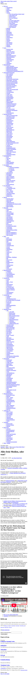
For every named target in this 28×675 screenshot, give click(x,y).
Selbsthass (11, 321)
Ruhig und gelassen (10, 180)
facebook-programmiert (11, 441)
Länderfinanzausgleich (11, 382)
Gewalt (8, 246)
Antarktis (8, 428)
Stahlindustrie (9, 102)
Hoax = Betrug (9, 191)
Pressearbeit (9, 399)
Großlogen (8, 296)
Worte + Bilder (9, 397)
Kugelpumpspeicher (10, 148)
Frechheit (8, 161)
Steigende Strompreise (11, 103)
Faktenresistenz (9, 123)
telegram (17, 625)
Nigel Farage (9, 259)
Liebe (7, 254)
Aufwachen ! (9, 187)
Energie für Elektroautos (11, 81)
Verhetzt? (8, 391)
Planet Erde (6, 427)
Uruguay (8, 352)
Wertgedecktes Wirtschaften (12, 356)
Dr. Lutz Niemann (13, 18)
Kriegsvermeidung (10, 419)
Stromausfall (9, 137)
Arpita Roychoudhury (14, 167)
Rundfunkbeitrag (7, 155)
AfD (7, 310)
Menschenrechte (7, 270)
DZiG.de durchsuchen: (6, 632)
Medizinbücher (6, 64)
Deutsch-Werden (10, 425)
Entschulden (9, 379)
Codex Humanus (10, 66)
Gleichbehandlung (10, 274)
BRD (7, 366)
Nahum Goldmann (10, 289)
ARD (7, 159)
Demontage (9, 119)
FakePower (8, 88)
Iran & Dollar (9, 414)
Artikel (7, 8)
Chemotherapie (9, 276)
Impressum (8, 10)
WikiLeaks (8, 402)
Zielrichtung (9, 33)
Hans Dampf (9, 44)
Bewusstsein (9, 239)
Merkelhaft (8, 375)
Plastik (7, 261)
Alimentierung (9, 172)
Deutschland (6, 358)
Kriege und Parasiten (11, 434)
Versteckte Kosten (10, 106)
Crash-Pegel (9, 227)
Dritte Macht (9, 387)
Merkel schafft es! (10, 178)
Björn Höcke (12, 314)
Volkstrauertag (9, 418)
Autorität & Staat (7, 309)
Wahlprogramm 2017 (14, 323)
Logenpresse (6, 295)
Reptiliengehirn (9, 262)
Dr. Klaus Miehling (13, 21)
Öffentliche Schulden (11, 383)
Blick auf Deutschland (14, 315)
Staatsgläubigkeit (10, 345)
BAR (7, 157)
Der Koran (11, 168)
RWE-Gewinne (9, 101)
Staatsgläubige (9, 344)
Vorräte (8, 62)
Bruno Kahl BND (10, 327)
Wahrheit (8, 46)
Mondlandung (9, 435)
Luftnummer (9, 128)
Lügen (7, 256)
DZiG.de (5, 6)
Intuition (8, 248)
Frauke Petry (12, 317)
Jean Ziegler (9, 332)
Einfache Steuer (9, 198)
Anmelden (5, 616)
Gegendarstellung (10, 400)
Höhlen (8, 432)
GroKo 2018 (9, 94)
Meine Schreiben (10, 162)
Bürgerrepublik (9, 34)
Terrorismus (9, 285)
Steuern (5, 197)
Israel (7, 280)
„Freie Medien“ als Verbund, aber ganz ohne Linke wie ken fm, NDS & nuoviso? (15, 504)
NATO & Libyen (10, 341)
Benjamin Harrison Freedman (13, 384)
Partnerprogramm (24, 670)
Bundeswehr (9, 77)
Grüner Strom (9, 96)
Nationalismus (9, 284)
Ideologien (8, 125)
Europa (8, 38)
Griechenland (9, 217)
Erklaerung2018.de (10, 480)
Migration (8, 179)
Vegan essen (9, 60)
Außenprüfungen (10, 202)
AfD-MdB (11, 311)
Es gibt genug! (9, 144)
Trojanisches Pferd (10, 367)
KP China (8, 334)
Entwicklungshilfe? (10, 86)
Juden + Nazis (9, 282)
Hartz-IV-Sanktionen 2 (11, 233)
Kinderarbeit (9, 146)
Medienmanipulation (11, 305)
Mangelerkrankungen (11, 55)
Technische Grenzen (11, 105)
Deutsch (8, 36)
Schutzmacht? (9, 438)
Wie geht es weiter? (10, 357)
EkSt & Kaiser (9, 205)
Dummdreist (9, 122)
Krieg (7, 283)
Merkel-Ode (9, 131)
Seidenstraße (9, 209)
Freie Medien (9, 42)
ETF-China (8, 211)
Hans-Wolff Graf (13, 15)
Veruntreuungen (10, 353)
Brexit (7, 308)
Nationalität (9, 32)
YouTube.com (22, 625)
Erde (7, 241)
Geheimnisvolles (10, 245)
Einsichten (8, 50)
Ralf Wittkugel (12, 27)
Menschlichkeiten (10, 129)
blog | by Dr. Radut (5, 673)
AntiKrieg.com (6, 410)
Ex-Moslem (12, 170)
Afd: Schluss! (9, 75)
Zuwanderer (6, 164)
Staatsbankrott (9, 219)
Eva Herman (9, 272)
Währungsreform (10, 220)
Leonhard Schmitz (13, 24)
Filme (4, 236)
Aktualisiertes (9, 7)
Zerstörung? (9, 363)
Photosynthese (9, 150)
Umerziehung (12, 322)
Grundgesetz (6, 278)
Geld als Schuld (9, 213)
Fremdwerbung (5, 659)
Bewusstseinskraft (10, 430)
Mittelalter (8, 99)
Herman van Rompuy (11, 370)
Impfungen (8, 54)
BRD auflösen (9, 365)
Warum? (8, 31)
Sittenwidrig (9, 135)
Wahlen (8, 354)
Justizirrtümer (9, 249)
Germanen (5, 422)
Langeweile (9, 252)
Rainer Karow (12, 16)
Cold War (8, 404)
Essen (4, 47)
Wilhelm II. (8, 392)
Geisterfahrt (9, 90)
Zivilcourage (9, 269)
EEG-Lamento (9, 73)
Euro (7, 223)
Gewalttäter (9, 175)
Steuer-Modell (9, 200)
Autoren (8, 12)
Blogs (7, 447)
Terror (7, 183)
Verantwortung (9, 265)
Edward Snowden (10, 328)
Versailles (8, 376)
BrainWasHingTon (10, 401)
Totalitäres (8, 271)
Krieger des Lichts (10, 395)
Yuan (7, 210)
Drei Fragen (9, 189)
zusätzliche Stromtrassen (11, 110)
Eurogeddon (9, 380)
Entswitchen (9, 240)
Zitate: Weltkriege (10, 405)
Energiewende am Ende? (12, 83)
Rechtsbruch (9, 224)
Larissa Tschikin (13, 25)
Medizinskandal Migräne (12, 70)
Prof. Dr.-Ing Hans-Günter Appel (16, 14)
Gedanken (8, 244)
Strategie (8, 28)
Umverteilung (9, 350)
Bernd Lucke (12, 313)
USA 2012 (8, 415)
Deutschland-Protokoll (11, 386)
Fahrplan (8, 40)
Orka (10, 19)
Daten (7, 11)
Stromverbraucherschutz (8, 72)
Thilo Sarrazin (9, 348)
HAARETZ (9, 330)
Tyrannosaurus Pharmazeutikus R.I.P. (14, 71)
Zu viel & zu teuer (10, 109)
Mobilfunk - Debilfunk (11, 257)
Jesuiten (8, 304)
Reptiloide (8, 436)
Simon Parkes (9, 439)
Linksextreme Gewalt (11, 389)
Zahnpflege (8, 63)
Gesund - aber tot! (10, 53)
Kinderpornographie (11, 408)
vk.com (10, 627)
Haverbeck (8, 331)
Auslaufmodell (9, 326)
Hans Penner (12, 23)
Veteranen (8, 417)
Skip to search (13, 1)
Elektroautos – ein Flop (11, 80)
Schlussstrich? (9, 37)
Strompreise (9, 140)
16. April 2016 (9, 192)
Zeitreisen (8, 440)
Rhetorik (8, 396)
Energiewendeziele (10, 84)
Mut (7, 258)
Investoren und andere (11, 226)
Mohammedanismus (13, 319)
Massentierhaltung (10, 57)
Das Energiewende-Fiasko (12, 79)
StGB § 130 (9, 343)
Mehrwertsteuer (9, 206)
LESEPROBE (3, 668)
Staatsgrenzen (9, 347)
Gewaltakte (11, 318)
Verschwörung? (9, 292)
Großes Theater (9, 362)
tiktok (9, 625)
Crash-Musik (9, 228)
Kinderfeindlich (9, 97)
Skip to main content (5, 1)
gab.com (2, 627)
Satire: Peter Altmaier (11, 151)
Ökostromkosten (10, 112)
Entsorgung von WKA (11, 85)
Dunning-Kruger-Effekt (11, 230)
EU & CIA (8, 301)
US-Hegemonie (9, 349)
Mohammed (9, 166)
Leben (7, 253)
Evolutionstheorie (10, 431)
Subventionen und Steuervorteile (13, 204)
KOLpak (3, 655)
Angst (7, 237)
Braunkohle (9, 76)
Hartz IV (8, 409)
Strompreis (8, 153)
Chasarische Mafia (10, 193)
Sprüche (8, 45)
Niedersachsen (9, 275)
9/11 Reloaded (6, 185)
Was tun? (8, 107)
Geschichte (8, 361)
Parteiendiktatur (9, 163)
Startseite (3, 447)
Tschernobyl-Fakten (10, 154)
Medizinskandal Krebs (11, 68)
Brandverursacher (10, 118)
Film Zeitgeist (9, 218)
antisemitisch (9, 293)
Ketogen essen (9, 49)
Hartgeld (8, 231)
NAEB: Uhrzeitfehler (11, 149)
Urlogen (8, 297)
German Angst (9, 124)
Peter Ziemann (9, 235)
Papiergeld (8, 222)
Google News (9, 133)
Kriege (7, 250)
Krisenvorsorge (9, 127)
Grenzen (8, 93)
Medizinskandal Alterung (12, 67)
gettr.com (6, 627)
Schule (7, 263)
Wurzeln (8, 426)
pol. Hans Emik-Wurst (14, 20)
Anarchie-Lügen (10, 324)
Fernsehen (8, 243)
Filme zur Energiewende (11, 115)
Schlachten (8, 58)
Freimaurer (8, 302)
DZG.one (6, 625)
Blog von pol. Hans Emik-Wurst (17, 447)
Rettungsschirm (9, 406)
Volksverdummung (10, 141)
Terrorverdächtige (10, 288)
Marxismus (8, 337)
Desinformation (9, 120)
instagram (13, 625)
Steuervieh (8, 201)
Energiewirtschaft (7, 114)
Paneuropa (8, 306)
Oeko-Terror (9, 132)
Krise (7, 388)
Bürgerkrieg (9, 174)
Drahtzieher (9, 194)
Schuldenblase (9, 378)
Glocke (8, 41)
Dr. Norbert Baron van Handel (13, 300)
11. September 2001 (10, 188)
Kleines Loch (9, 196)
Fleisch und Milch (10, 51)
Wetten (10, 171)
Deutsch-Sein (9, 423)
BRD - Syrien (9, 412)
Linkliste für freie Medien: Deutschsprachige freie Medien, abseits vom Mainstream (14, 501)
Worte (7, 267)
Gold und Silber (10, 214)
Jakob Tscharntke (10, 176)
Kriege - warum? (10, 335)
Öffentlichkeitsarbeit (8, 393)
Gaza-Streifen (9, 413)
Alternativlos (9, 374)
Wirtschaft (5, 207)
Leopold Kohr (9, 369)
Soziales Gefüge (10, 181)
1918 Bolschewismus (11, 298)
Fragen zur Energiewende (12, 89)
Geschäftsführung (10, 373)
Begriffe (8, 29)
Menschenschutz (10, 339)
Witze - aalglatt (6, 443)
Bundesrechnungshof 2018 (12, 142)
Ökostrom (8, 111)
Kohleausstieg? (9, 98)
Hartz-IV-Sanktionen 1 (11, 232)
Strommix (8, 138)
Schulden (8, 215)
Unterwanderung (10, 184)
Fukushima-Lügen (10, 116)
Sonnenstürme (9, 136)
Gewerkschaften (10, 92)
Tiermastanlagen (10, 59)
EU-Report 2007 (10, 287)
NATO (7, 421)
